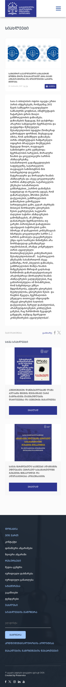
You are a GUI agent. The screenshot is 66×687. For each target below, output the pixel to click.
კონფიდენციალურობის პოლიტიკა (29, 643)
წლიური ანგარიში (15, 554)
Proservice (21, 675)
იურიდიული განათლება (19, 579)
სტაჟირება (12, 586)
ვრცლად (33, 410)
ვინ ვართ (11, 535)
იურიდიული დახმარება (19, 573)
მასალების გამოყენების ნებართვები (31, 650)
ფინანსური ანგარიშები (18, 548)
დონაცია (11, 528)
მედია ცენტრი (13, 567)
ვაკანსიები (11, 592)
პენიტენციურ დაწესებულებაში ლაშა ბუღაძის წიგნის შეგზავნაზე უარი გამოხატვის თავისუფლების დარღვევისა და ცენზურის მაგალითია (32, 395)
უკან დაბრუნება (13, 333)
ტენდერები (12, 599)
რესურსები (13, 560)
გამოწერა (15, 634)
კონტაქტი (11, 542)
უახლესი (11, 605)
